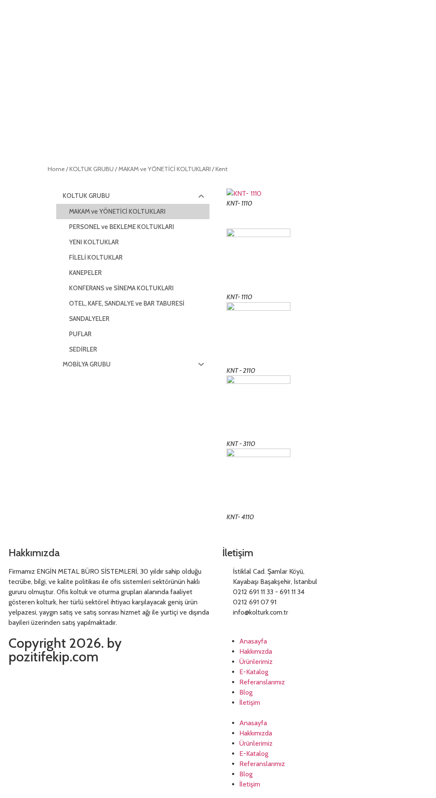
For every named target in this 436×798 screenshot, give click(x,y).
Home (56, 169)
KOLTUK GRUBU (91, 169)
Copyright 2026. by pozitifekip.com (65, 650)
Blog (245, 692)
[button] (324, 713)
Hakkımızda (255, 651)
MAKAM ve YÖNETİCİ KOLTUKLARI (164, 169)
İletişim (249, 702)
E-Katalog (253, 672)
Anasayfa (253, 641)
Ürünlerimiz (255, 662)
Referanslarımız (262, 682)
